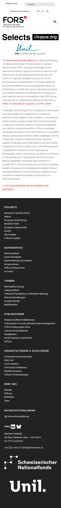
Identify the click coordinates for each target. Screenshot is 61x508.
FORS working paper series (17, 327)
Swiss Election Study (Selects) (20, 60)
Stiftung (8, 393)
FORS (5, 103)
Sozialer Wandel (12, 301)
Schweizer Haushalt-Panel (17, 213)
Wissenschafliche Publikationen (19, 320)
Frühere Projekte (12, 238)
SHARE (7, 231)
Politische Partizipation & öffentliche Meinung (26, 294)
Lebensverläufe (11, 290)
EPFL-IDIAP (45, 103)
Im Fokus (8, 271)
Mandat (8, 390)
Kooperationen (11, 264)
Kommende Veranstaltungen (18, 356)
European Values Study (15, 227)
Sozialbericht (10, 334)
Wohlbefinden (11, 304)
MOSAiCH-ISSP (11, 223)
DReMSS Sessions (13, 371)
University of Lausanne (23, 103)
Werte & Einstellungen (14, 297)
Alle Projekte (10, 234)
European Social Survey (15, 220)
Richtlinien (9, 397)
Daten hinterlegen (12, 257)
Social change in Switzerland (18, 338)
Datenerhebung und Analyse (18, 260)
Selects (7, 216)
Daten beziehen (11, 253)
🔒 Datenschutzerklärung (16, 416)
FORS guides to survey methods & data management (29, 323)
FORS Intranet (11, 3)
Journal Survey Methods (16, 330)
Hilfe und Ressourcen (14, 268)
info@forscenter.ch (33, 447)
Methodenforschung (14, 286)
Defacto (8, 341)
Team (7, 400)
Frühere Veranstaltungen (16, 374)
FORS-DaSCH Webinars (15, 367)
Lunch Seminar (11, 364)
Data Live (8, 360)
